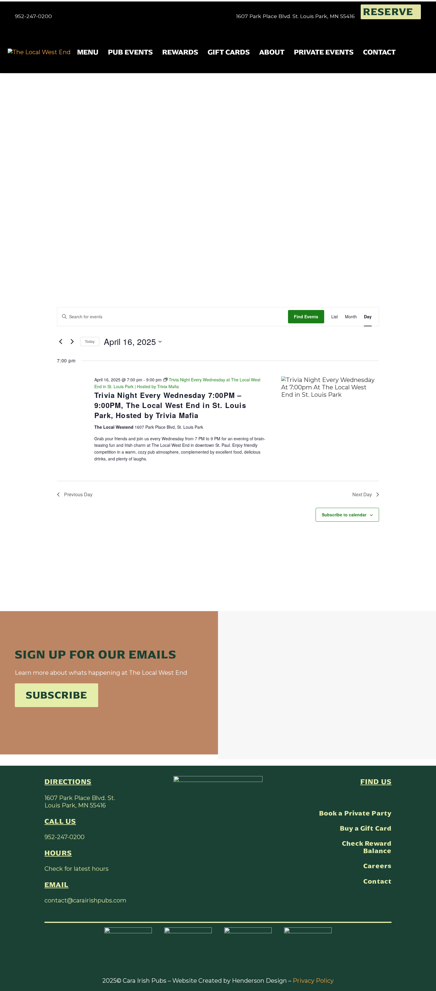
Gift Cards (229, 52)
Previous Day (78, 494)
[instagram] (388, 797)
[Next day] (72, 341)
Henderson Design (259, 980)
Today (90, 341)
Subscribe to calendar (344, 515)
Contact (379, 52)
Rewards (180, 52)
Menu (87, 52)
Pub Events (130, 52)
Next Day (362, 494)
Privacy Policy (313, 980)
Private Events (324, 52)
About (271, 52)
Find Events (306, 316)
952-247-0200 (64, 837)
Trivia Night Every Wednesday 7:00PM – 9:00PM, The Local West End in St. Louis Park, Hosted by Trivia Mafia (170, 405)
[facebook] (376, 797)
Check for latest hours (76, 868)
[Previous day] (60, 341)
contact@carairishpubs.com (85, 900)
